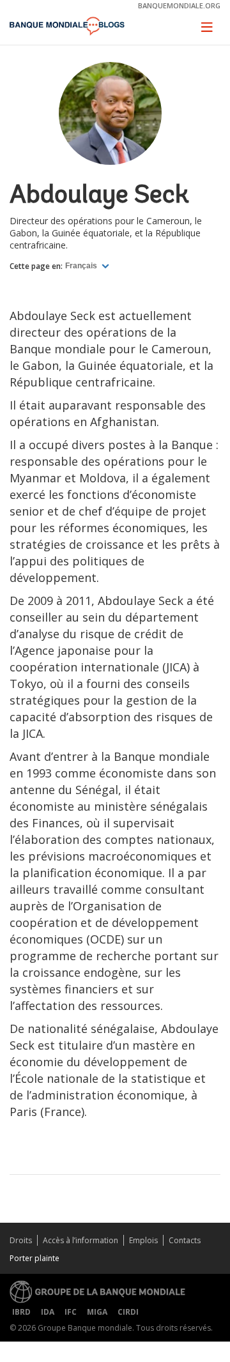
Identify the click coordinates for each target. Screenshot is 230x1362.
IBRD (21, 1311)
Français (82, 265)
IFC (71, 1311)
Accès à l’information (80, 1240)
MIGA (97, 1311)
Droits (21, 1240)
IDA (47, 1311)
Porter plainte (34, 1258)
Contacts (185, 1240)
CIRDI (128, 1311)
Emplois (143, 1240)
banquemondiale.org (179, 5)
